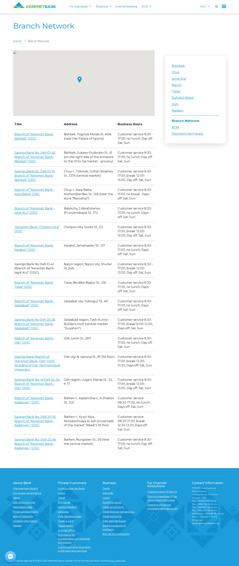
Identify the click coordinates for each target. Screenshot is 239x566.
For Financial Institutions (156, 484)
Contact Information (25, 520)
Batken (178, 110)
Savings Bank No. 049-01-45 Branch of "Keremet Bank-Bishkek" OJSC (34, 157)
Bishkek (178, 66)
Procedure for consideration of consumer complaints (74, 538)
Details (17, 525)
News (16, 497)
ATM (175, 127)
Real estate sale (22, 506)
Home (17, 41)
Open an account (113, 506)
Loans (61, 492)
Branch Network (185, 121)
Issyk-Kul (179, 79)
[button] (80, 80)
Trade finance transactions (118, 511)
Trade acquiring (112, 516)
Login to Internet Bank (71, 488)
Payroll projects (112, 502)
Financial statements (25, 511)
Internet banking (126, 6)
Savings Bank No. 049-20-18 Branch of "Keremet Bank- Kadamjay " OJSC (35, 421)
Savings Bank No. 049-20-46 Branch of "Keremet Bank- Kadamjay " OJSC (35, 444)
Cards (61, 497)
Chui (175, 72)
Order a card (66, 520)
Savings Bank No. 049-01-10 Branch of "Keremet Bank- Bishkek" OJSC (34, 176)
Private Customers (72, 483)
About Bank (22, 483)
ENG (203, 6)
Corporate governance (27, 492)
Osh (175, 104)
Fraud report (65, 525)
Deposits (63, 511)
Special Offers (66, 530)
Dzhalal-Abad (183, 98)
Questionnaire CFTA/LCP (162, 491)
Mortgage (64, 502)
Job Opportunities (24, 502)
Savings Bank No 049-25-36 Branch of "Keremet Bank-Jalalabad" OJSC (34, 324)
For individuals (78, 6)
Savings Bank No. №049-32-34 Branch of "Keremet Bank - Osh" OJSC (37, 384)
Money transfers (67, 506)
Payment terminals (187, 133)
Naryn (176, 85)
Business (102, 6)
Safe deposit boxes (69, 516)
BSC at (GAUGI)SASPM (116, 533)
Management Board (25, 488)
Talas (176, 91)
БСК (145, 6)
